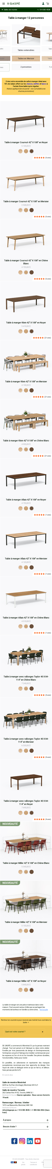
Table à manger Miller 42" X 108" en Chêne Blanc (26, 863)
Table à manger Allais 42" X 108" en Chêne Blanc (26, 617)
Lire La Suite (44, 1010)
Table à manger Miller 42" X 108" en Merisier (26, 922)
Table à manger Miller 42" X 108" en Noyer (26, 981)
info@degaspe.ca (9, 1110)
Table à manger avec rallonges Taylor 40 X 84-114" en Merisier (26, 740)
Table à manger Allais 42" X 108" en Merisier (26, 558)
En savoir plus (7, 1075)
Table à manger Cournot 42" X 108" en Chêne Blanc (26, 262)
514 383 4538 (45, 10)
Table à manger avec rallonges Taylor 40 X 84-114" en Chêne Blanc (26, 678)
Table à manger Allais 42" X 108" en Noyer (26, 499)
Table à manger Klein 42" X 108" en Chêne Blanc (26, 440)
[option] (20, 151)
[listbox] (26, 151)
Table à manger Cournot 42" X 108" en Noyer (26, 142)
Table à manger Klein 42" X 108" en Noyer (26, 322)
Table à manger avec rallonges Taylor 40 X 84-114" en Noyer (26, 802)
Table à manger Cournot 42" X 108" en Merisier (26, 201)
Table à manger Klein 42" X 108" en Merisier (26, 381)
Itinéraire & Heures (9, 1087)
